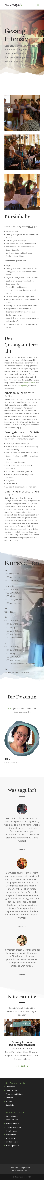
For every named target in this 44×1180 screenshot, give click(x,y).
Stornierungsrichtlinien (14, 1094)
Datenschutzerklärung (20, 1170)
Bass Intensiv (11, 1134)
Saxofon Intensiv (12, 1123)
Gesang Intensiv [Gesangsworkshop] (22, 1043)
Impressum (25, 1167)
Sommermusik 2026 (23, 1177)
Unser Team (10, 1087)
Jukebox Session (29, 383)
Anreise (9, 1101)
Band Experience (12, 1145)
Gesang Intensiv (12, 1116)
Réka (10, 708)
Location (9, 1098)
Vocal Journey (23, 385)
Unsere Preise (11, 1090)
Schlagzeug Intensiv (13, 1127)
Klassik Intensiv (12, 1131)
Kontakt (14, 1167)
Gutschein (10, 1105)
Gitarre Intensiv (12, 1120)
